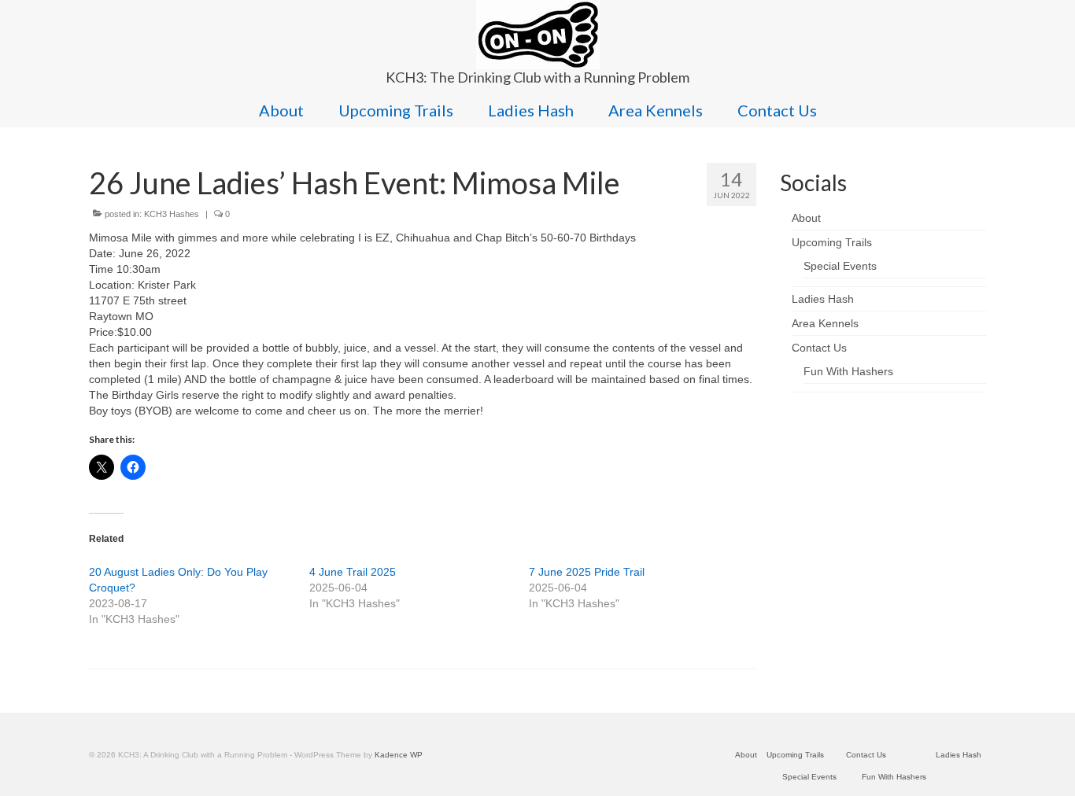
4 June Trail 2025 (352, 572)
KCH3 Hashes (171, 214)
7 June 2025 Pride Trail (587, 572)
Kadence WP (399, 754)
